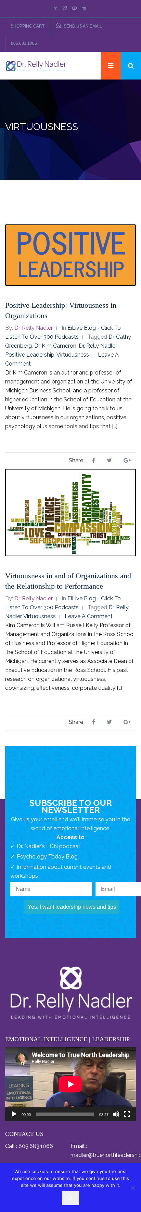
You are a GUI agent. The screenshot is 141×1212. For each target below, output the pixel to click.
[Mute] (116, 1114)
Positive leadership (29, 354)
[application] (70, 1084)
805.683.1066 (24, 43)
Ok (70, 1198)
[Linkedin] (84, 8)
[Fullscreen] (127, 1114)
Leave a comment (89, 616)
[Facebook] (56, 8)
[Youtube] (74, 8)
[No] (132, 1187)
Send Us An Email (83, 26)
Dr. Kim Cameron (55, 345)
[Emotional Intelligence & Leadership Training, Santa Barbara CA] (36, 65)
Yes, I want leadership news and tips (72, 907)
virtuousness (72, 354)
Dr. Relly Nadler (33, 328)
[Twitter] (65, 8)
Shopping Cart (27, 26)
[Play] (14, 1114)
